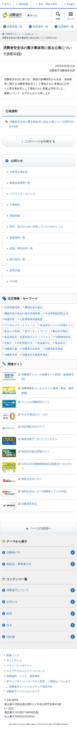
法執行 (8, 343)
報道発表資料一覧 (20, 182)
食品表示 (60, 343)
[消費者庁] (12, 15)
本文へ (7, 4)
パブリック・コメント (22, 193)
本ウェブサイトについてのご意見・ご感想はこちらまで (38, 681)
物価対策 (9, 319)
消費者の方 (13, 552)
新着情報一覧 (17, 237)
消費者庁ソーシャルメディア (23, 691)
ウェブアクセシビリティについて (25, 671)
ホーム (33, 15)
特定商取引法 (24, 343)
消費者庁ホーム (13, 34)
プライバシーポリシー (19, 665)
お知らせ (29, 34)
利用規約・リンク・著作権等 (23, 676)
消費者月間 (10, 354)
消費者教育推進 (54, 348)
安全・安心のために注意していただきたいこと (37, 226)
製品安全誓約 (60, 331)
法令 (9, 625)
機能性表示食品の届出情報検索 (22, 313)
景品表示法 (43, 343)
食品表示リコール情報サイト (56, 325)
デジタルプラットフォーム (19, 325)
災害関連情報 (12, 307)
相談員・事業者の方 (18, 564)
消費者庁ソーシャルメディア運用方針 (31, 686)
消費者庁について (17, 590)
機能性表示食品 (34, 307)
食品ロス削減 (12, 331)
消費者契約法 (63, 337)
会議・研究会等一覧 (21, 248)
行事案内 (15, 204)
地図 (10, 708)
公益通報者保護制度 (31, 319)
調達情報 (15, 215)
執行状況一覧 (17, 259)
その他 (13, 281)
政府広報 (15, 270)
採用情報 (23, 4)
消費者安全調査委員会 (35, 354)
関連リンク (12, 655)
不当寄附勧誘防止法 (56, 313)
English (71, 4)
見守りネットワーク (36, 331)
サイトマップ (14, 660)
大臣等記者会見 (19, 171)
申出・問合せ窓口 (47, 4)
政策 (9, 613)
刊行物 (10, 636)
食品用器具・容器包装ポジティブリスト (27, 337)
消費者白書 (10, 348)
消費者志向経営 (31, 348)
